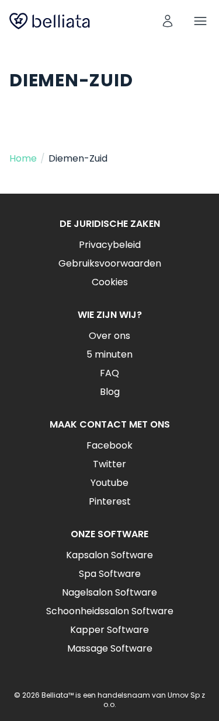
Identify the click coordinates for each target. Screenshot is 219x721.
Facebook (109, 445)
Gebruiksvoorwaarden (109, 263)
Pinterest (110, 501)
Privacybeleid (110, 244)
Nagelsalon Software (109, 592)
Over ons (109, 335)
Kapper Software (109, 629)
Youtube (109, 482)
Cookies (110, 282)
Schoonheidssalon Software (109, 611)
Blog (110, 391)
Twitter (109, 464)
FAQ (109, 373)
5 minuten (109, 354)
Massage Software (109, 648)
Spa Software (110, 573)
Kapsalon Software (109, 555)
